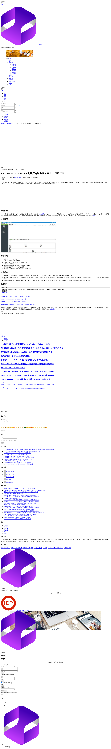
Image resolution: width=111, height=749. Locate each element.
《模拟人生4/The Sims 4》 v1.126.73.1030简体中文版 (18, 459)
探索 (70, 548)
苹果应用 (14, 67)
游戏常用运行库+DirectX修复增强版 (15, 356)
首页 (10, 61)
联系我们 (52, 309)
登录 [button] (2, 3)
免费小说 (8, 548)
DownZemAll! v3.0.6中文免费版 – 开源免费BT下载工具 (15, 296)
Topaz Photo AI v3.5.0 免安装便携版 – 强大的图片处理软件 (19, 509)
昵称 (2, 437)
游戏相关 (14, 69)
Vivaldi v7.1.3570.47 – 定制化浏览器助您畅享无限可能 (18, 515)
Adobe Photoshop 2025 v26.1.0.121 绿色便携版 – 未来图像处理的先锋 (21, 507)
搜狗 (5, 99)
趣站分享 (11, 76)
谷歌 (5, 96)
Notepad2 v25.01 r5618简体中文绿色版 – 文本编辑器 (17, 519)
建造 (14, 548)
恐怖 (2, 548)
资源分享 (11, 62)
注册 (2, 4)
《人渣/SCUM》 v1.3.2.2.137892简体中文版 (15, 454)
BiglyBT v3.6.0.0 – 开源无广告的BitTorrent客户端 (13, 301)
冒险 (17, 548)
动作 (53, 548)
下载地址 (4, 292)
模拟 (32, 548)
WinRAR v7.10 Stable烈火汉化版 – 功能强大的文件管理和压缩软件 (27, 364)
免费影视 (6, 119)
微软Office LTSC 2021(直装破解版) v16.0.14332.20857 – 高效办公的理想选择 (24, 512)
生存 (35, 548)
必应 (5, 98)
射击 (12, 548)
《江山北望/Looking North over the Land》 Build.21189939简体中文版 (22, 451)
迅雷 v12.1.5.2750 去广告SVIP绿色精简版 (14, 504)
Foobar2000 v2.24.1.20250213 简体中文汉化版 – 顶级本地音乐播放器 (28, 375)
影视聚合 (25, 548)
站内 (5, 93)
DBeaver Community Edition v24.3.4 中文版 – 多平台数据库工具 (20, 514)
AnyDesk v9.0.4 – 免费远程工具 (13, 368)
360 (4, 101)
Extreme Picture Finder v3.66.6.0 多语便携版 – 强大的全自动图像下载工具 (20, 304)
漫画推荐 (11, 78)
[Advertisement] (55, 135)
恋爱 (46, 548)
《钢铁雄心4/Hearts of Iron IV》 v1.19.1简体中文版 (17, 453)
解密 (62, 548)
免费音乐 (6, 121)
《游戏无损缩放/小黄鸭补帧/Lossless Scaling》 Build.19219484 (25, 344)
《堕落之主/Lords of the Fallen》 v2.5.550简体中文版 (17, 462)
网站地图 (6, 530)
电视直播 (66, 548)
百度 (5, 95)
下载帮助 (6, 525)
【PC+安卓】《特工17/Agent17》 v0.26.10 (15, 461)
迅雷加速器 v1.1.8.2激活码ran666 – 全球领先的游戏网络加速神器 (26, 352)
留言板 (10, 83)
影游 (4, 548)
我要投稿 (6, 528)
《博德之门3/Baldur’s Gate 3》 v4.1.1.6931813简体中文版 (19, 457)
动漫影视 (11, 79)
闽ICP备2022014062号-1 (23, 610)
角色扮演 (39, 548)
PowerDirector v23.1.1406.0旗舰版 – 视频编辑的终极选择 (18, 506)
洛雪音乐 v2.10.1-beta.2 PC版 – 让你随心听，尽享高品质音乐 (25, 360)
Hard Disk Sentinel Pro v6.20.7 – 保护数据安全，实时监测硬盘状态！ (21, 511)
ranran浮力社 (39, 44)
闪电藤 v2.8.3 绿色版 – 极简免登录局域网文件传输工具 (18, 517)
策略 (20, 548)
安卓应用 (14, 65)
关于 (10, 84)
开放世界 (50, 548)
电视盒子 (14, 70)
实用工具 (14, 72)
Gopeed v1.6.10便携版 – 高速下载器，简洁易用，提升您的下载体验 (27, 371)
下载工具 (41, 214)
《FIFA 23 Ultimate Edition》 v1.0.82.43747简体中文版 (19, 464)
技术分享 (11, 75)
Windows (14, 73)
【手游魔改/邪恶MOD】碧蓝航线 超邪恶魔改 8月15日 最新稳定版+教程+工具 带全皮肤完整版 (29, 449)
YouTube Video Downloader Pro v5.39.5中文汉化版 (13, 299)
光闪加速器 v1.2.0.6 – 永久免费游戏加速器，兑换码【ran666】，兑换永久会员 (32, 348)
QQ (1, 440)
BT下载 (6, 340)
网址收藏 (6, 527)
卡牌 (44, 548)
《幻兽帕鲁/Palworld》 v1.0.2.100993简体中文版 (16, 456)
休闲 (28, 548)
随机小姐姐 (12, 81)
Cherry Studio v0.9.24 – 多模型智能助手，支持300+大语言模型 (25, 379)
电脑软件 (14, 64)
